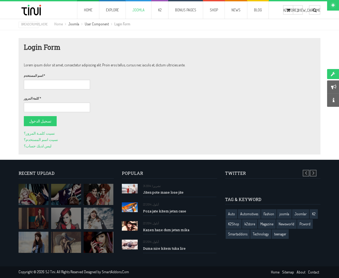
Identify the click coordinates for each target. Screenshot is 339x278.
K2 (313, 214)
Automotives (249, 214)
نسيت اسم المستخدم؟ (41, 139)
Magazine (266, 224)
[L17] (66, 194)
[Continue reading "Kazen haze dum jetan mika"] (130, 226)
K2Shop (233, 224)
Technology (261, 234)
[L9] (99, 242)
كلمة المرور (32, 98)
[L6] (66, 242)
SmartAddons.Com (115, 272)
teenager (280, 234)
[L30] (99, 218)
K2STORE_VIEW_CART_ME (288, 10)
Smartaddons (237, 234)
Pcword (305, 224)
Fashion (269, 214)
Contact (313, 272)
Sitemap (288, 272)
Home (58, 24)
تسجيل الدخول (40, 121)
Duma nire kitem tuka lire (164, 248)
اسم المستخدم (34, 76)
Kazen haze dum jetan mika (166, 230)
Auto (231, 214)
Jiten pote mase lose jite (163, 192)
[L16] (33, 194)
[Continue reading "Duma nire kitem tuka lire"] (130, 244)
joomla (284, 214)
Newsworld (286, 224)
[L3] (66, 218)
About (301, 272)
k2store (249, 224)
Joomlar (301, 214)
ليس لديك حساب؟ (37, 146)
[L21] (99, 194)
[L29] (33, 218)
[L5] (33, 242)
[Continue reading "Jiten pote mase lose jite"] (130, 189)
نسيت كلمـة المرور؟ (39, 133)
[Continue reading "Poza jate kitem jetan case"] (130, 207)
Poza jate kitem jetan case (164, 211)
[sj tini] (40, 10)
